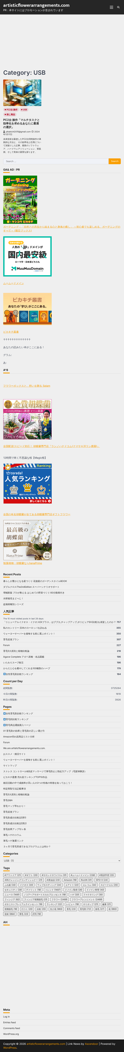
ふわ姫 (10, 885)
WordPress (9, 1047)
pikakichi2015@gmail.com (18, 131)
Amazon (70, 880)
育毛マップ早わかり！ (14, 806)
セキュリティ (13, 889)
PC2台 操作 (12, 109)
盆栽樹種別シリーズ (13, 604)
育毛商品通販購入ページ (18, 725)
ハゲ (74, 894)
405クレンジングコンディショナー (23, 880)
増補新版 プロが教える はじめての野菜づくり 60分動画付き (34, 592)
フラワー (59, 899)
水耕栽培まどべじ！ (13, 598)
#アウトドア (13, 875)
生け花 (56, 909)
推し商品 (11, 114)
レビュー (72, 904)
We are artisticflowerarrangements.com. (24, 748)
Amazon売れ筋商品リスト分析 (19, 736)
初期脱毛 (11, 909)
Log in (6, 1016)
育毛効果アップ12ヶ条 (14, 829)
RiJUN (86, 880)
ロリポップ (90, 904)
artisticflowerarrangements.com (36, 5)
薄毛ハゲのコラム (12, 835)
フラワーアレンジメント (87, 899)
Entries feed (9, 1022)
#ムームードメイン (83, 875)
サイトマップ (10, 765)
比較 (41, 909)
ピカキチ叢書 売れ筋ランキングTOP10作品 (25, 777)
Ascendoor (91, 1043)
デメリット (33, 889)
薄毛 (23, 914)
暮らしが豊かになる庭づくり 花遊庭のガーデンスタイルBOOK (35, 581)
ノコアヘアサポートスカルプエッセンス (45, 894)
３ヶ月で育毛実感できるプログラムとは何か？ (27, 846)
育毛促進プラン (11, 639)
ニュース (12, 894)
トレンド (53, 889)
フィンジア (12, 899)
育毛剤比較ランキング (17, 719)
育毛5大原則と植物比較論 (16, 651)
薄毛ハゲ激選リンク (13, 840)
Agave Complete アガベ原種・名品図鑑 (23, 656)
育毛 (71, 909)
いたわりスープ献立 (13, 662)
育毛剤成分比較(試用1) (14, 817)
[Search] (118, 7)
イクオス (26, 885)
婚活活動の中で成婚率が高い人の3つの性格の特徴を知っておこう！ (37, 782)
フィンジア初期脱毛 (35, 899)
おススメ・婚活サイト (14, 754)
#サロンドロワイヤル (54, 875)
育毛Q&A (8, 800)
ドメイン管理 (95, 889)
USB (25, 109)
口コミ (27, 909)
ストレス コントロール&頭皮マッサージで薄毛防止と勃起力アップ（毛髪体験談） (45, 771)
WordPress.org (11, 1034)
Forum (6, 645)
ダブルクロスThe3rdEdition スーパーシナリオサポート (31, 586)
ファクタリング (93, 894)
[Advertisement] (62, 38)
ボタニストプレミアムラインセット (23, 904)
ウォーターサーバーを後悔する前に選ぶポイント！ (29, 633)
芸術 (10, 914)
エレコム (89, 885)
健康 (106, 904)
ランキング (54, 904)
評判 (36, 914)
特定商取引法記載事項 (14, 788)
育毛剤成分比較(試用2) (15, 823)
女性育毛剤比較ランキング (19, 674)
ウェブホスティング (49, 885)
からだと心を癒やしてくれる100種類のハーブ (26, 668)
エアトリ (72, 885)
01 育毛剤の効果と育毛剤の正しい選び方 (24, 730)
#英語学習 (106, 875)
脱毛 (99, 909)
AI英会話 (53, 880)
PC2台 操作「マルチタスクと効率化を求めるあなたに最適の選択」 (21, 123)
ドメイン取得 (73, 889)
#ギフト (31, 875)
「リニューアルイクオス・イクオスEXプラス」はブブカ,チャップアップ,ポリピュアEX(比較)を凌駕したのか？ (59, 622)
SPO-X (102, 880)
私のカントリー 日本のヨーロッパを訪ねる (25, 627)
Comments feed (11, 1028)
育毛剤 (85, 909)
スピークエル (109, 885)
